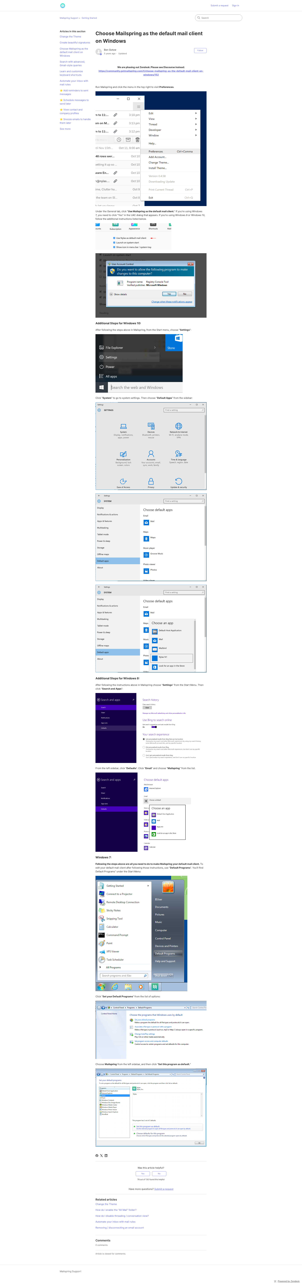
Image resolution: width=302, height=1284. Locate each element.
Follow (200, 50)
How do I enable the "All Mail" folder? (116, 1209)
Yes (142, 1173)
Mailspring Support (69, 18)
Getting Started (89, 18)
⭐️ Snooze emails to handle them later (75, 121)
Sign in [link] (235, 5)
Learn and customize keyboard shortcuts (71, 73)
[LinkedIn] (106, 1155)
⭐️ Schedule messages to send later (74, 102)
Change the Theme (70, 36)
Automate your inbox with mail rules (74, 82)
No (159, 1173)
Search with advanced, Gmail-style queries (72, 63)
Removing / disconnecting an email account (119, 1227)
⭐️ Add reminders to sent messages (74, 92)
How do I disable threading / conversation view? (122, 1215)
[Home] (63, 5)
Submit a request (219, 5)
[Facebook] (96, 1155)
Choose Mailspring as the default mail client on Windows (74, 52)
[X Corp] (101, 1155)
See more (65, 128)
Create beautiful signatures (75, 42)
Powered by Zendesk (289, 1281)
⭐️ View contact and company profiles (71, 111)
